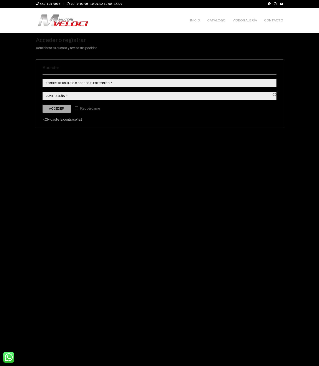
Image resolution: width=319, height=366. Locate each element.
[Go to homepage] (63, 20)
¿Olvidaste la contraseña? (62, 119)
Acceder (56, 108)
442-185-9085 (50, 3)
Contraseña (56, 96)
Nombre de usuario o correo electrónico (79, 84)
